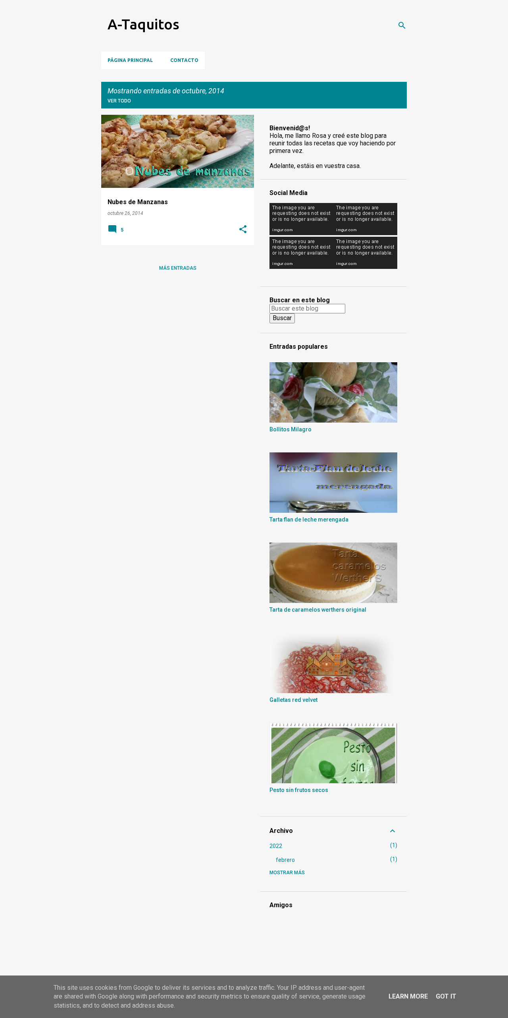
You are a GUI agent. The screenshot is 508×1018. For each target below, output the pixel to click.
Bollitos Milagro (290, 429)
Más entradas (177, 268)
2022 (275, 846)
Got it (446, 996)
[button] (243, 230)
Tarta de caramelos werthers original (317, 610)
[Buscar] (402, 25)
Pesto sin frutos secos (298, 790)
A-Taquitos (143, 24)
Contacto (184, 60)
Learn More (408, 996)
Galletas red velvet (293, 700)
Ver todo (119, 101)
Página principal (130, 60)
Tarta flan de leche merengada (308, 519)
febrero (285, 860)
